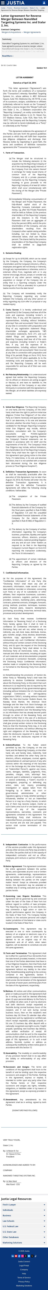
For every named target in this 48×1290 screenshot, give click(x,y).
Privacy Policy (24, 1282)
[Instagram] (22, 1256)
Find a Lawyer (9, 1204)
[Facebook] (19, 1256)
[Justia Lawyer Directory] (35, 1256)
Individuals (8, 1210)
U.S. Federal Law (10, 1226)
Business (7, 1215)
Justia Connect (24, 1262)
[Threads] (25, 1256)
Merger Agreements (32, 32)
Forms (9, 8)
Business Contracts (21, 8)
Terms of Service (24, 1278)
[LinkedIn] (12, 1256)
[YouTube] (16, 1256)
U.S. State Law (9, 1231)
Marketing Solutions (12, 1242)
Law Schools (8, 1221)
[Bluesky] (29, 1256)
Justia (3, 8)
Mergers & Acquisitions (11, 32)
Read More (7, 56)
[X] (32, 1256)
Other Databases (11, 1237)
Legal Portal (24, 1266)
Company (24, 1270)
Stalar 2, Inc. (34, 8)
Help (24, 1274)
